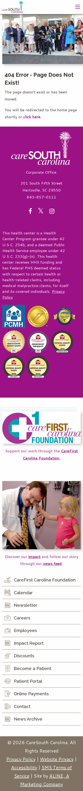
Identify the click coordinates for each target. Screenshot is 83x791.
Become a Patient (32, 668)
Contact (22, 706)
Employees (25, 630)
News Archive (28, 718)
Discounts (24, 655)
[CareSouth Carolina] (13, 6)
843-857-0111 (41, 197)
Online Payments (31, 693)
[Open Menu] (77, 7)
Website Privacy (57, 759)
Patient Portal (28, 681)
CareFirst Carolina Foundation (45, 579)
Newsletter (25, 605)
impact (34, 556)
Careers (22, 617)
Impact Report (29, 643)
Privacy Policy (21, 759)
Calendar (23, 592)
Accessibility (24, 767)
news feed (52, 563)
